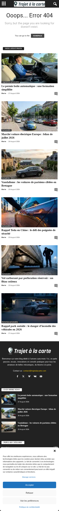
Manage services (29, 477)
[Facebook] (18, 377)
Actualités (6, 178)
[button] (54, 450)
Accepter (29, 485)
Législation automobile (10, 82)
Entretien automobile (10, 322)
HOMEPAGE (37, 36)
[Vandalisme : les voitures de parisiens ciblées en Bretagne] (29, 164)
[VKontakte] (36, 377)
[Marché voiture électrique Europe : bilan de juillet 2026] (29, 116)
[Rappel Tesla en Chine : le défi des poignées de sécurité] (29, 212)
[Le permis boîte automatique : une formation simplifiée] (29, 68)
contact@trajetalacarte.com (34, 371)
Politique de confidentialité (29, 507)
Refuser (29, 493)
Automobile (6, 130)
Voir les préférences (29, 501)
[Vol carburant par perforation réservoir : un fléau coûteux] (29, 260)
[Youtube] (41, 377)
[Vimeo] (30, 377)
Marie (3, 93)
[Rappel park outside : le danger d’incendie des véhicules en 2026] (29, 308)
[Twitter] (24, 377)
